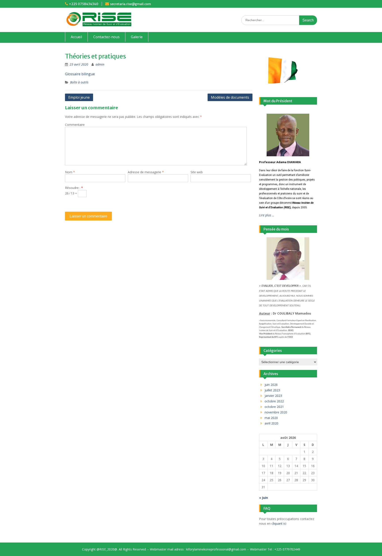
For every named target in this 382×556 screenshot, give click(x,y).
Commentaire (75, 125)
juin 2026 (271, 385)
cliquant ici (278, 523)
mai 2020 (271, 418)
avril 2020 (271, 423)
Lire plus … (266, 215)
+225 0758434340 (83, 4)
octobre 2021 (274, 407)
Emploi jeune (79, 97)
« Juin (263, 498)
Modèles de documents (230, 97)
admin (100, 64)
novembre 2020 (276, 412)
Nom (70, 172)
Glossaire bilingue (80, 74)
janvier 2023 (273, 396)
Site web (197, 172)
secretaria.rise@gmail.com (130, 4)
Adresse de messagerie (146, 172)
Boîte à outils (79, 82)
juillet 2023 (272, 390)
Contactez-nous (106, 36)
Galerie (137, 36)
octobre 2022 (274, 401)
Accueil (76, 36)
